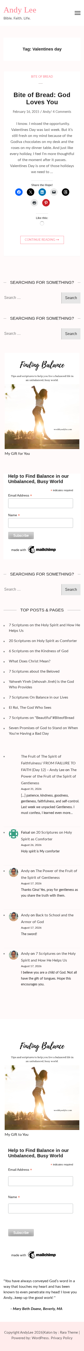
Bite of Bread (42, 76)
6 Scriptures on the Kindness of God (38, 651)
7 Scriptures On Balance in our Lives (38, 697)
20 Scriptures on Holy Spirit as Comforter (43, 641)
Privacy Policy (62, 1338)
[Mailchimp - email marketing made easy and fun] (34, 546)
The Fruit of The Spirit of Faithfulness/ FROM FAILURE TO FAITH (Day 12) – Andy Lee (48, 763)
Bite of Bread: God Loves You (42, 99)
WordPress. (41, 1338)
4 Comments (62, 112)
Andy (46, 112)
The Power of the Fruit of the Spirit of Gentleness (49, 776)
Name (14, 515)
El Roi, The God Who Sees (30, 707)
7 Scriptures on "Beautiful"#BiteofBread (41, 718)
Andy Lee (20, 9)
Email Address (20, 495)
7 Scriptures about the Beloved (34, 671)
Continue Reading (40, 239)
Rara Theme (69, 1332)
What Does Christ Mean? (29, 661)
